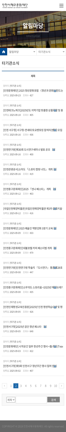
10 (55, 386)
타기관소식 (44, 51)
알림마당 (14, 51)
